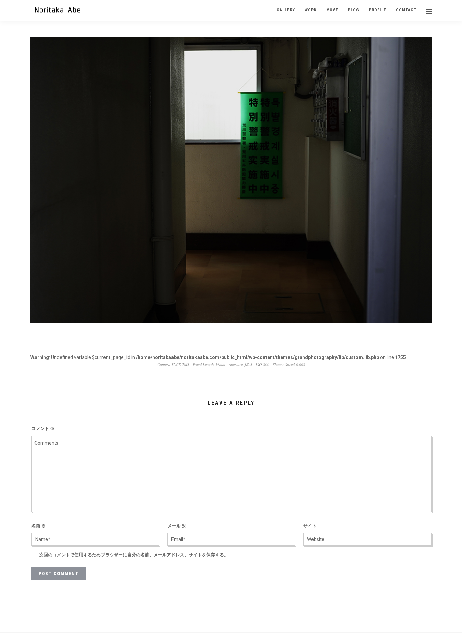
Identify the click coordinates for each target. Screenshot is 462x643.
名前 (38, 526)
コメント (42, 428)
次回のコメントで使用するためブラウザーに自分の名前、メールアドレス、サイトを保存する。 (133, 554)
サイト (310, 526)
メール (176, 526)
